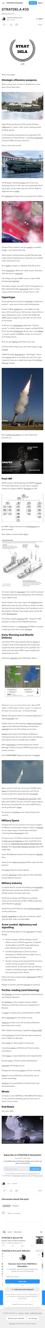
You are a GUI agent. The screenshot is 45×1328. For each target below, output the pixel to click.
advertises (13, 875)
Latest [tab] (9, 1232)
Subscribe (33, 3)
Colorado (39, 827)
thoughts (8, 994)
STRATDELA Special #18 (12, 1238)
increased (34, 794)
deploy (8, 265)
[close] (39, 1254)
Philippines (32, 526)
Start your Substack (17, 1318)
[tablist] (11, 1206)
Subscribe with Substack (24, 1289)
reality (17, 191)
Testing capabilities (9, 916)
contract (18, 903)
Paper (4, 1075)
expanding (39, 887)
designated (17, 325)
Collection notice (36, 1313)
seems (4, 791)
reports (9, 357)
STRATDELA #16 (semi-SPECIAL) (16, 1251)
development (12, 614)
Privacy (21, 1313)
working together (34, 908)
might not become (34, 723)
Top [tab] (4, 1232)
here (25, 534)
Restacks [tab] (15, 1206)
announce (21, 618)
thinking (34, 602)
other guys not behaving (13, 841)
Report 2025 (37, 1030)
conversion (38, 137)
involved (29, 301)
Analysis (5, 1022)
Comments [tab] (6, 1206)
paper (8, 1055)
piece (23, 1070)
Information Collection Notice (26, 1296)
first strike (17, 846)
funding (16, 812)
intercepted (11, 744)
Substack (12, 1324)
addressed (31, 977)
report (6, 1012)
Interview (6, 1065)
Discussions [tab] (18, 1232)
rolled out (5, 127)
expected (10, 270)
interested (21, 592)
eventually (10, 718)
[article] (22, 1242)
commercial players (13, 434)
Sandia (37, 755)
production (23, 626)
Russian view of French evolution (13, 1240)
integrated (18, 833)
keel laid (16, 281)
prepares (17, 309)
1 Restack (14, 1183)
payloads (28, 629)
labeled (40, 331)
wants (23, 182)
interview (30, 931)
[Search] (41, 1232)
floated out (18, 331)
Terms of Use (33, 1294)
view (10, 1060)
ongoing (27, 984)
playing (15, 341)
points (13, 1048)
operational (23, 289)
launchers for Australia (27, 798)
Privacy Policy (22, 1298)
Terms (27, 1313)
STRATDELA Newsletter (14, 17)
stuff (8, 1043)
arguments (10, 1017)
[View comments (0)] (11, 25)
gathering (9, 196)
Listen (40, 19)
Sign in (40, 3)
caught (30, 247)
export (35, 642)
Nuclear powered (28, 846)
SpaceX (5, 734)
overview (10, 1035)
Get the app (33, 1318)
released (39, 854)
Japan (19, 807)
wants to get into (19, 862)
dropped (27, 488)
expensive (19, 273)
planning (14, 658)
